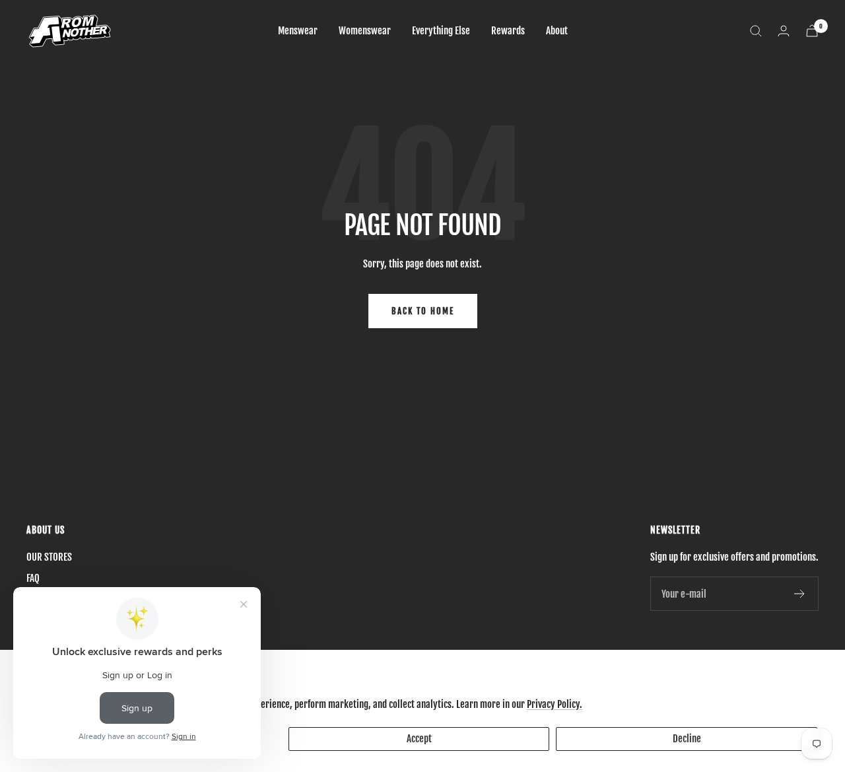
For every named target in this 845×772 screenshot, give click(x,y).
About (557, 30)
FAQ (33, 578)
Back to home (422, 311)
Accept (419, 738)
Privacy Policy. (554, 704)
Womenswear (365, 30)
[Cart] (812, 30)
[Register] (799, 593)
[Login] (784, 30)
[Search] (756, 31)
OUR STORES (49, 557)
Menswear (298, 30)
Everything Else (441, 30)
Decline (687, 738)
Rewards (508, 30)
